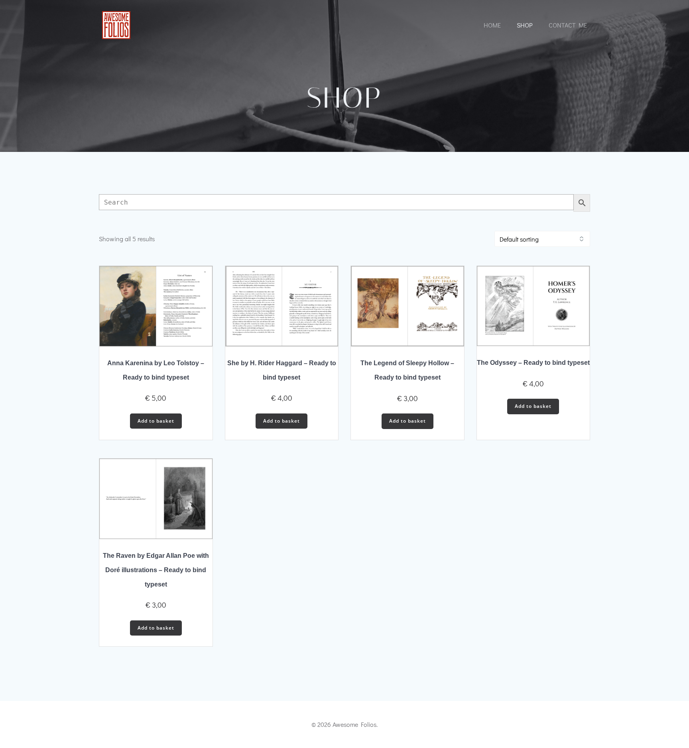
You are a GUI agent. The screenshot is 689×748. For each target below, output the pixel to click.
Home (492, 25)
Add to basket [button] (156, 420)
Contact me (568, 25)
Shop (525, 25)
